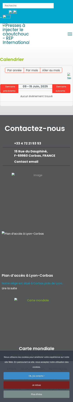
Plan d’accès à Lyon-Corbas (27, 275)
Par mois (32, 70)
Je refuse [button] (36, 384)
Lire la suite (9, 288)
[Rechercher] (69, 77)
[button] (7, 18)
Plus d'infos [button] (36, 394)
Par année (14, 70)
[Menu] (70, 34)
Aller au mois (51, 70)
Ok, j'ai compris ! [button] (36, 375)
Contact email (26, 161)
